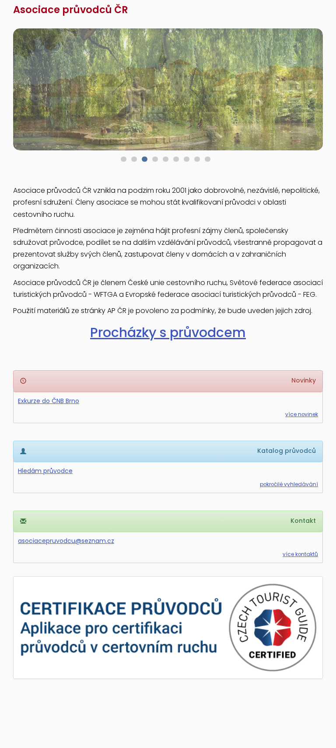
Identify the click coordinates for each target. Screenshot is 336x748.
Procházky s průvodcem (168, 332)
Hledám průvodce (45, 470)
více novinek (301, 414)
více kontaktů (300, 554)
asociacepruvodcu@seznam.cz (66, 540)
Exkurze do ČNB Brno (48, 401)
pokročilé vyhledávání (289, 484)
